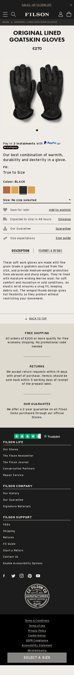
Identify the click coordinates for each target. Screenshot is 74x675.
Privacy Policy (37, 630)
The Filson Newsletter (18, 455)
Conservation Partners (19, 468)
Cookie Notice (37, 635)
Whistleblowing (37, 650)
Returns (8, 537)
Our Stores (10, 449)
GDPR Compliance (37, 640)
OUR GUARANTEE (37, 404)
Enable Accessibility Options (23, 563)
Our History (11, 493)
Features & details (50, 250)
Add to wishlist (60, 209)
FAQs (6, 524)
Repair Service (13, 475)
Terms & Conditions (37, 620)
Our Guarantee (13, 499)
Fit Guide (9, 543)
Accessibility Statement (37, 645)
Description (20, 250)
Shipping (64, 219)
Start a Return (13, 550)
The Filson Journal (16, 462)
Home (6, 22)
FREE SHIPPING (37, 333)
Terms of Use (37, 625)
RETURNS (37, 366)
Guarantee (63, 228)
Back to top (38, 318)
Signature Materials (17, 506)
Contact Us (10, 556)
